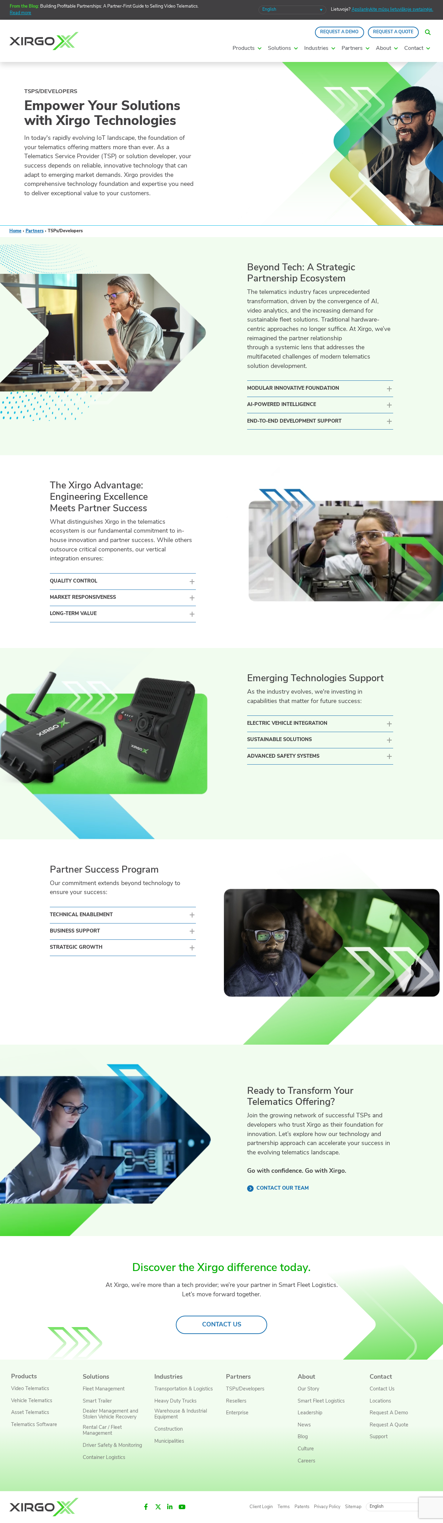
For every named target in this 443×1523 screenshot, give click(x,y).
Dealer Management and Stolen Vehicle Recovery (110, 1414)
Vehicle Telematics (31, 1401)
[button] (428, 32)
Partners (35, 231)
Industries (168, 1377)
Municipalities (169, 1441)
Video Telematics (30, 1388)
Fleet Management (104, 1389)
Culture (306, 1449)
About (306, 1377)
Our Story (308, 1389)
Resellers (236, 1401)
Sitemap (353, 1507)
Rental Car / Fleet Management (102, 1430)
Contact (381, 1377)
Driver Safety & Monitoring (112, 1445)
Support (379, 1437)
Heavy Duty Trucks (175, 1401)
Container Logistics (104, 1457)
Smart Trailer (97, 1401)
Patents (302, 1507)
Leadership (310, 1413)
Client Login (261, 1507)
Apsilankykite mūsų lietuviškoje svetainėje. (392, 10)
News (304, 1425)
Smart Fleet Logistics (321, 1401)
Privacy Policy (327, 1507)
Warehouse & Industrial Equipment (180, 1414)
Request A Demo (339, 32)
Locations (380, 1401)
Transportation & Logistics (183, 1389)
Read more (20, 13)
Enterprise (237, 1413)
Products (24, 1377)
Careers (306, 1461)
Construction (168, 1429)
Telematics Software (34, 1424)
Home (15, 231)
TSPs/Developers (245, 1389)
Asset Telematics (30, 1412)
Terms (284, 1507)
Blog (303, 1437)
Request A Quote (393, 32)
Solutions (96, 1377)
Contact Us (382, 1389)
